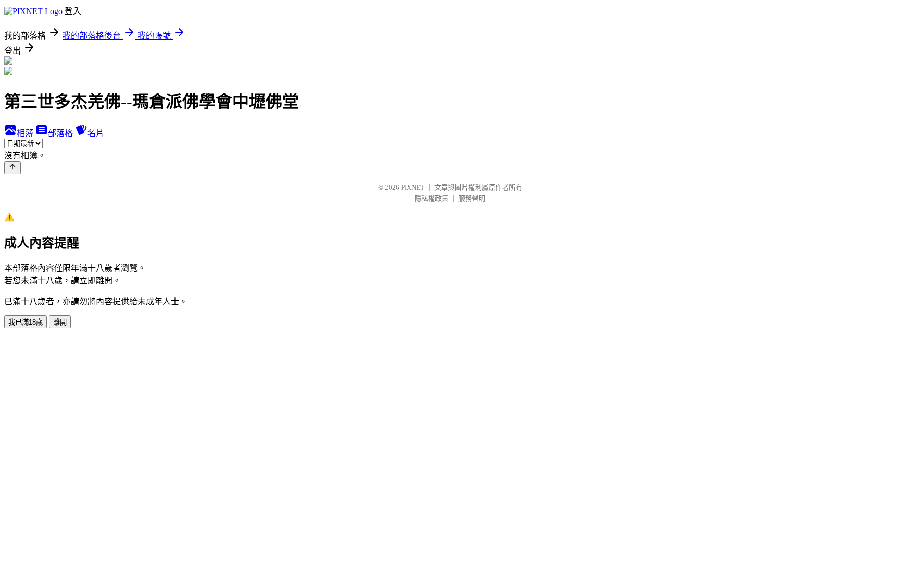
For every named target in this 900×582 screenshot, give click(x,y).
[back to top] (12, 167)
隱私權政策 (431, 198)
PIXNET (412, 187)
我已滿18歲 (25, 322)
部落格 (61, 133)
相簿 (26, 133)
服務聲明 (471, 198)
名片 (96, 133)
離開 (60, 322)
